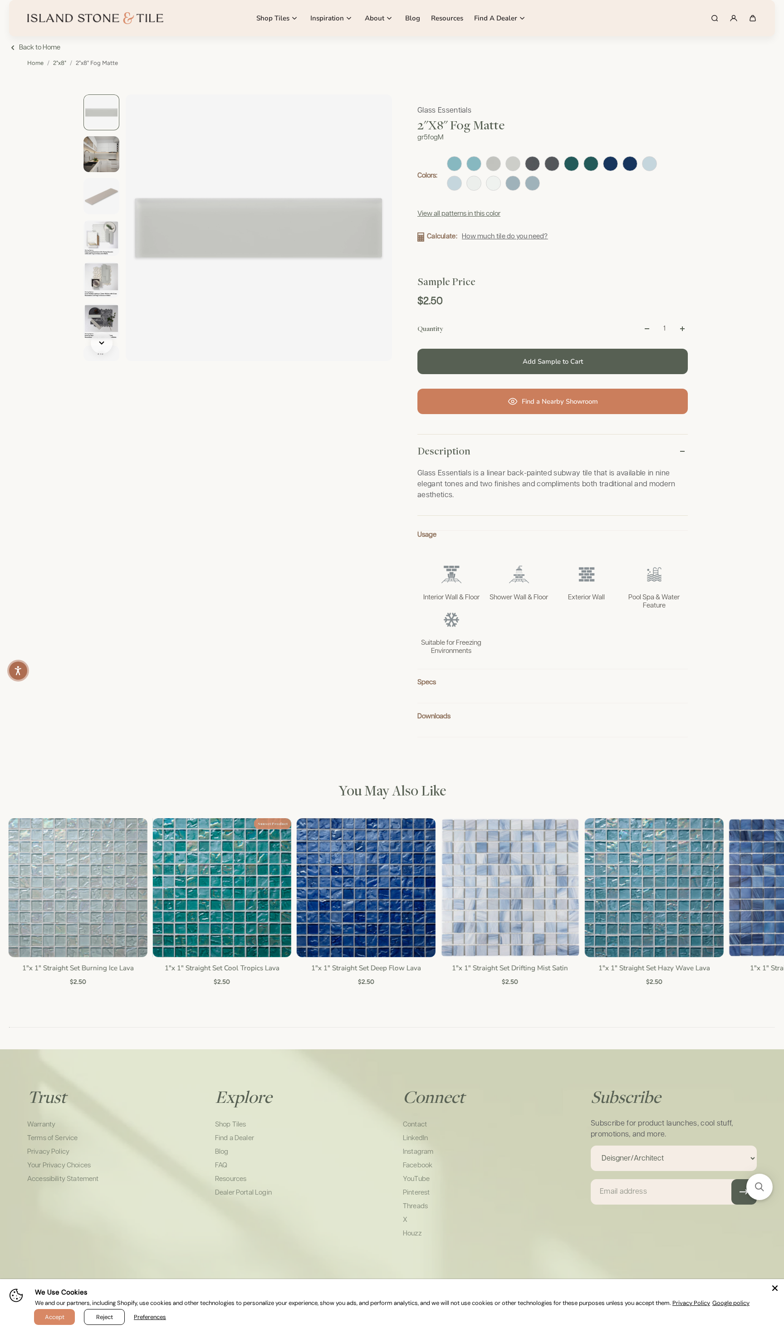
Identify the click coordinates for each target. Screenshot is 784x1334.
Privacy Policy (691, 1303)
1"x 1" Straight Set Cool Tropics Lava (221, 967)
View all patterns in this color (458, 213)
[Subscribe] (744, 1192)
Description (443, 451)
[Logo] (95, 18)
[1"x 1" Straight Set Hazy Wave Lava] (653, 887)
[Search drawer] (714, 18)
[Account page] (733, 18)
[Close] (774, 1288)
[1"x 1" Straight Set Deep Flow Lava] (365, 887)
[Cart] (752, 18)
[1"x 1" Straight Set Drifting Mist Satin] (509, 887)
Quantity (430, 328)
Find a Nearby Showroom (560, 401)
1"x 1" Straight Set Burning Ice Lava (77, 967)
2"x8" (59, 62)
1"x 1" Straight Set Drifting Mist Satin (509, 967)
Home (35, 62)
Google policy (731, 1303)
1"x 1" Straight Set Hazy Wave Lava (653, 967)
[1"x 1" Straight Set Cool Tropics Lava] (221, 887)
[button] (759, 1187)
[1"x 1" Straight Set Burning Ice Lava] (77, 887)
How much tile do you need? (505, 236)
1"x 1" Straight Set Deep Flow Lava (365, 967)
